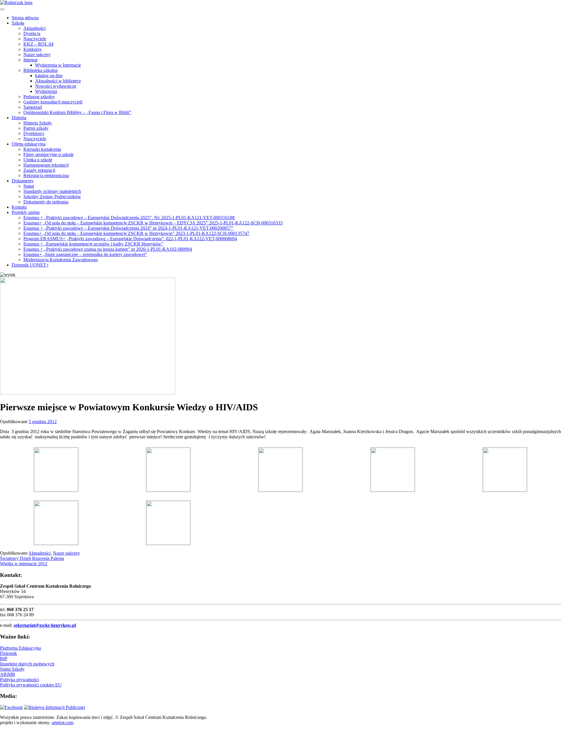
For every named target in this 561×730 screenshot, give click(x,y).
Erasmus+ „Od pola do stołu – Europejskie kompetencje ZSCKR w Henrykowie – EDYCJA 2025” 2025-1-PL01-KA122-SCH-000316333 (153, 222)
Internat (30, 59)
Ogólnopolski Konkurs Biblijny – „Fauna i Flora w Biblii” (77, 112)
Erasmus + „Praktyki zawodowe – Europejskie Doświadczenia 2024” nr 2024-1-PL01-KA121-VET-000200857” (128, 228)
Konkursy (32, 49)
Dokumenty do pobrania (45, 201)
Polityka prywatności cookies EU (31, 684)
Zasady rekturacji (39, 170)
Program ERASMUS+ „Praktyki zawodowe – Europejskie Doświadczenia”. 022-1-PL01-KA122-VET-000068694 (130, 238)
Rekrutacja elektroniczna (46, 175)
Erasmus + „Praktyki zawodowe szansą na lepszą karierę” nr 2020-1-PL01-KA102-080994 (107, 249)
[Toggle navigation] (2, 9)
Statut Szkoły (12, 669)
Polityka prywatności (19, 679)
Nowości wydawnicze (55, 86)
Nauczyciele (34, 38)
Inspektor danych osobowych (27, 663)
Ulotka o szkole (37, 159)
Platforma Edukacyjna (20, 648)
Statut (28, 186)
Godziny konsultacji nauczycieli (52, 101)
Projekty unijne (26, 212)
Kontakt (19, 207)
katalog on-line (49, 75)
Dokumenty (23, 180)
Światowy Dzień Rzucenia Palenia (32, 558)
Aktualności (34, 28)
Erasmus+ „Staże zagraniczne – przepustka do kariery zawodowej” (85, 254)
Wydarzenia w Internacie (58, 65)
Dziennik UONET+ (30, 264)
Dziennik (8, 653)
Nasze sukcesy (37, 54)
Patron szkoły (36, 128)
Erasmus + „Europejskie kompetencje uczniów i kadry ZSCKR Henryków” (93, 243)
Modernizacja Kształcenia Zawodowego (60, 259)
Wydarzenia (46, 91)
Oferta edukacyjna (29, 143)
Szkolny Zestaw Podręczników (52, 196)
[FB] (11, 707)
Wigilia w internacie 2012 (23, 563)
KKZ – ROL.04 (38, 43)
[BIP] (54, 707)
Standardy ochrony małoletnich (52, 191)
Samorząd (32, 107)
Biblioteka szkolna (40, 70)
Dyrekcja (31, 33)
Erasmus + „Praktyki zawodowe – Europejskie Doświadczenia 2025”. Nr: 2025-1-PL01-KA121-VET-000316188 (129, 217)
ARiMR (7, 674)
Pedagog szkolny (39, 96)
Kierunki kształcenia (42, 149)
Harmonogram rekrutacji (46, 164)
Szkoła (18, 22)
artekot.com (62, 722)
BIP (3, 658)
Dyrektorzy (33, 133)
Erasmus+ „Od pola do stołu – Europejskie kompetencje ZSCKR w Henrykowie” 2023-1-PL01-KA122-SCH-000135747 (136, 233)
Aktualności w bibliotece (58, 80)
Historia (19, 117)
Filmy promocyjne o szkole (48, 154)
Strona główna (25, 17)
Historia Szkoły (37, 122)
